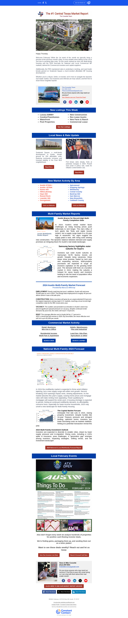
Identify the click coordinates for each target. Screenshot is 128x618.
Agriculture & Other (79, 336)
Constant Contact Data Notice (68, 604)
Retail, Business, (49, 327)
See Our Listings (64, 127)
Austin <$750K (46, 187)
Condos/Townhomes (49, 117)
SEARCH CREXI (49, 340)
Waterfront (45, 119)
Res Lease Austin (78, 117)
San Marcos (75, 196)
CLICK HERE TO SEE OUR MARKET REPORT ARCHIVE (64, 586)
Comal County (76, 192)
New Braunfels (76, 198)
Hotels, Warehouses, (79, 327)
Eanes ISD (44, 190)
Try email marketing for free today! (64, 615)
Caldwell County (77, 200)
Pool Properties (47, 122)
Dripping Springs (77, 187)
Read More (49, 167)
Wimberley (74, 190)
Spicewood (74, 185)
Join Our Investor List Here (49, 555)
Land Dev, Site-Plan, (79, 333)
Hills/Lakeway (46, 192)
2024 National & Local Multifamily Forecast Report (64, 447)
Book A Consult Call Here (79, 555)
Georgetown (45, 200)
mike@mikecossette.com (63, 607)
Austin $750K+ (46, 185)
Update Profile (55, 604)
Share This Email (50, 592)
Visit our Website (49, 205)
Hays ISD (44, 194)
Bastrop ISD (75, 194)
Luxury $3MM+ (47, 115)
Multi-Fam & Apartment (49, 336)
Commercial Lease (79, 122)
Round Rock (45, 196)
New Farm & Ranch (79, 119)
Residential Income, (48, 333)
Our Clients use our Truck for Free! (74, 97)
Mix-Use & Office (49, 329)
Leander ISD (45, 198)
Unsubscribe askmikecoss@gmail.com (64, 602)
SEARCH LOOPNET (78, 340)
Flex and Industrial (79, 329)
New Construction (78, 115)
